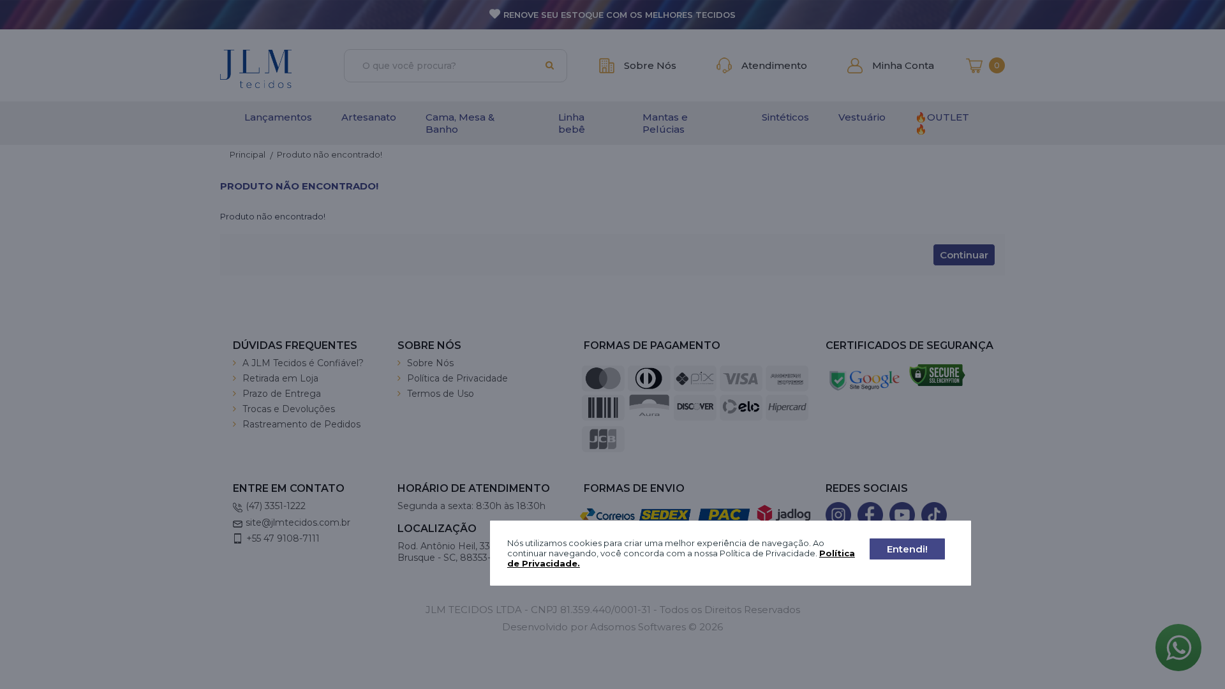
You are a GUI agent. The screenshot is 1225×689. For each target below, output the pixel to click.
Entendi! (907, 549)
